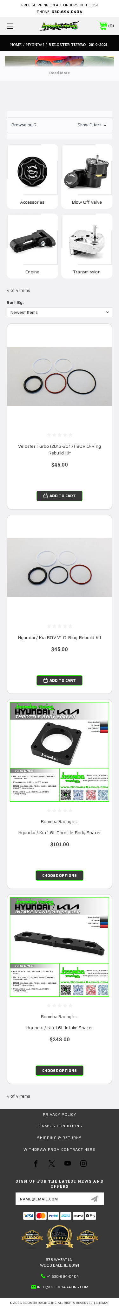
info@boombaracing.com (62, 1287)
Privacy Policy (59, 1114)
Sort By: (15, 302)
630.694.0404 (66, 12)
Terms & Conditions (59, 1126)
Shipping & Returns (59, 1138)
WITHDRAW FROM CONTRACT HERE (59, 1149)
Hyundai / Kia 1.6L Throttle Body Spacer (59, 832)
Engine (32, 272)
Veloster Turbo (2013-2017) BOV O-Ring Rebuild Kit (59, 449)
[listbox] (59, 312)
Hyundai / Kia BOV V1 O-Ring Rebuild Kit (60, 637)
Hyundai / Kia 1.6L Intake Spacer (59, 1027)
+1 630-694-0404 (63, 1276)
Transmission (87, 272)
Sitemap (102, 1302)
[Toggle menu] (17, 26)
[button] (59, 125)
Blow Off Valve (87, 202)
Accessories (32, 202)
